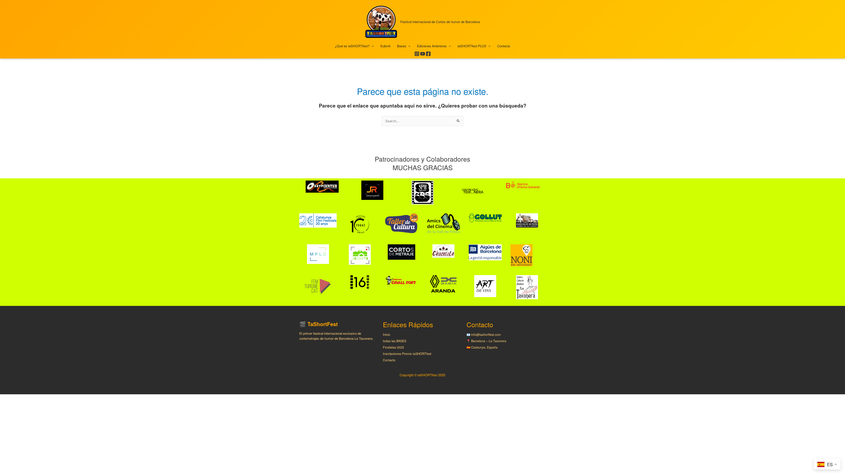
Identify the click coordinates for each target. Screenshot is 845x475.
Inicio (386, 334)
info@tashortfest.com (486, 334)
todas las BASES (394, 341)
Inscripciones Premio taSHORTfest (407, 353)
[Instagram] (416, 53)
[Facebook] (428, 53)
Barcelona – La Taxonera (488, 341)
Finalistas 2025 (393, 347)
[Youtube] (422, 53)
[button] (371, 46)
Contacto (389, 360)
